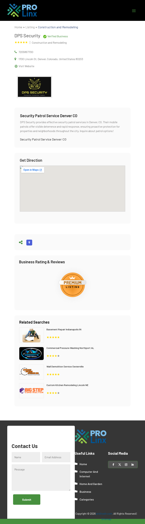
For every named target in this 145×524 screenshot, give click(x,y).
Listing (30, 27)
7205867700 (26, 52)
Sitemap (106, 519)
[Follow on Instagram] (126, 464)
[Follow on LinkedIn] (132, 464)
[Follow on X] (119, 464)
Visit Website (26, 66)
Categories (87, 499)
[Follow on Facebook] (113, 464)
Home (18, 27)
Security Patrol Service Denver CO (43, 139)
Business (85, 491)
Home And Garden (91, 483)
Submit (26, 499)
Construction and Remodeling (58, 27)
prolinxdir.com (104, 513)
